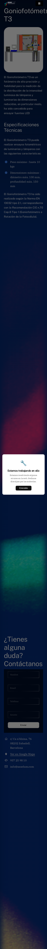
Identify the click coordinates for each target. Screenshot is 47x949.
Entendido (23, 488)
